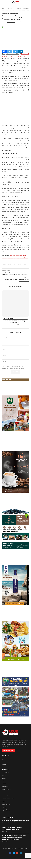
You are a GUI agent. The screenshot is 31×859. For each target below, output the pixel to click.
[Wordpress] (21, 853)
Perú (25, 264)
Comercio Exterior (6, 789)
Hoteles (4, 801)
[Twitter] (9, 51)
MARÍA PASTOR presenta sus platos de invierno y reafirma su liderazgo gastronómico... (15, 320)
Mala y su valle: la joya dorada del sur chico (15, 821)
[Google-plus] (17, 853)
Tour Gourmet (11, 22)
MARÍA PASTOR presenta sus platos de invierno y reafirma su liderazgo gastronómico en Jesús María (14, 837)
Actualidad (10, 8)
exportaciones (17, 264)
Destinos (4, 783)
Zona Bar (4, 775)
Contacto (5, 755)
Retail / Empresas (6, 804)
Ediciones (4, 812)
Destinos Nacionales (7, 796)
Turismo (4, 778)
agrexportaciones (7, 264)
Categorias (6, 769)
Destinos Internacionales (8, 798)
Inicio (3, 759)
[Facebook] (4, 51)
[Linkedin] (20, 51)
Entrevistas (5, 786)
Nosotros (4, 761)
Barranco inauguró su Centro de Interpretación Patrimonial (12, 828)
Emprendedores (6, 810)
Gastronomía (13, 13)
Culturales (4, 781)
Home (3, 8)
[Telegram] (15, 51)
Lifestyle (4, 807)
